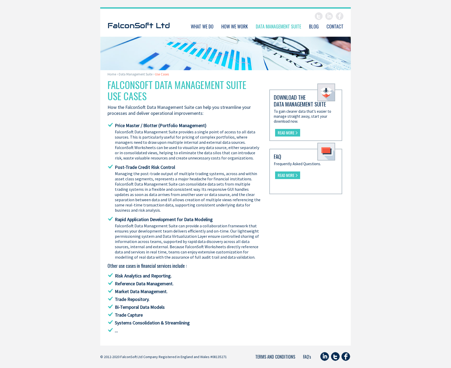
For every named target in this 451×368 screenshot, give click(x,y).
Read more (286, 132)
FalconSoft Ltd (139, 25)
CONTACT (335, 26)
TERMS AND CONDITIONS (275, 357)
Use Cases (162, 74)
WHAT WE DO (202, 26)
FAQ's (307, 357)
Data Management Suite (135, 74)
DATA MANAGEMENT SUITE (278, 26)
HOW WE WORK (234, 26)
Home (112, 74)
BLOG (314, 26)
